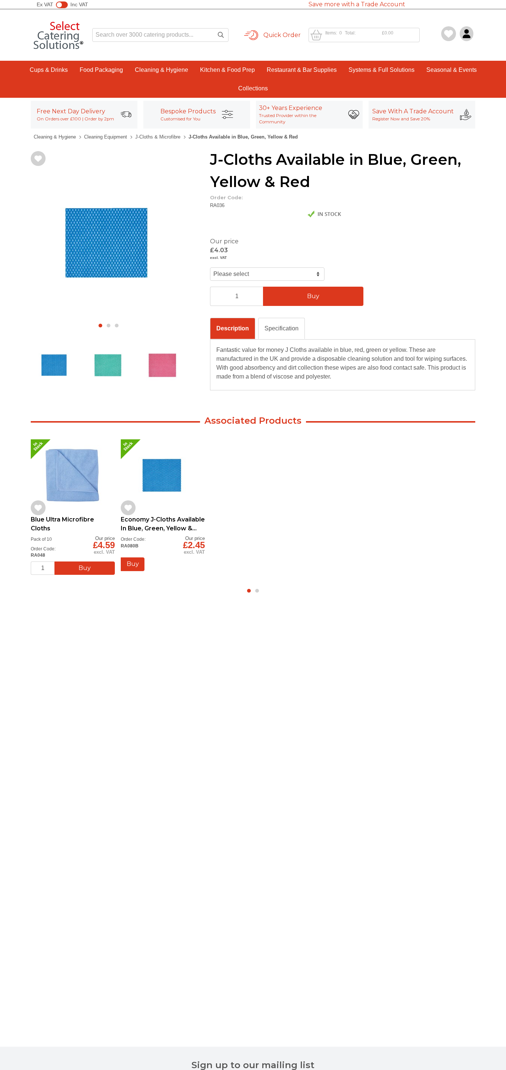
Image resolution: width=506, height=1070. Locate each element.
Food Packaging (101, 70)
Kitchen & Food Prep (227, 70)
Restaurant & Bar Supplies (302, 70)
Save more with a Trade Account (357, 4)
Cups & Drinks (49, 70)
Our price (224, 241)
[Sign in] (466, 33)
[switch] (62, 4)
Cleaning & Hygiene (161, 70)
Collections (253, 88)
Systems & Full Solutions (382, 70)
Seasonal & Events (451, 70)
